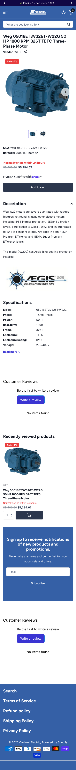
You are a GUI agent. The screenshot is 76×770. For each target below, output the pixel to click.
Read (10, 351)
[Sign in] (63, 12)
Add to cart (38, 187)
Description (14, 203)
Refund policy (17, 711)
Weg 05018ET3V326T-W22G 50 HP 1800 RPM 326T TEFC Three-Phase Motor (23, 494)
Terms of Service (19, 700)
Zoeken (68, 24)
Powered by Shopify (55, 742)
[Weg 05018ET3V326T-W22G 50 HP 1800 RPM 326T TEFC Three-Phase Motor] (23, 461)
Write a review (30, 400)
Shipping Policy (18, 720)
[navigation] (4, 3)
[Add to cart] (29, 515)
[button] (12, 512)
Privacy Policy (17, 730)
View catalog (5, 12)
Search (10, 691)
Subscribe (38, 583)
